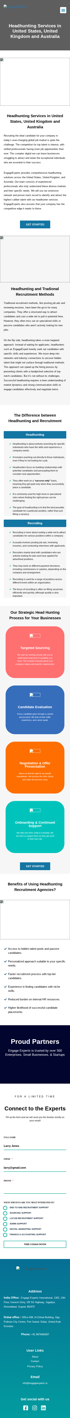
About (35, 1356)
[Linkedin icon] (44, 1408)
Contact (35, 1361)
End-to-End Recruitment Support (29, 1207)
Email (8, 1159)
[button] (63, 10)
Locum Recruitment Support (26, 1218)
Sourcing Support (20, 1213)
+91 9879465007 (35, 1334)
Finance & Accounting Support (28, 1234)
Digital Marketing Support (25, 1229)
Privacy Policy (35, 1366)
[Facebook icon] (26, 1408)
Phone (8, 1180)
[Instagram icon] (35, 1408)
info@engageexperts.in (35, 1383)
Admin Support (18, 1224)
